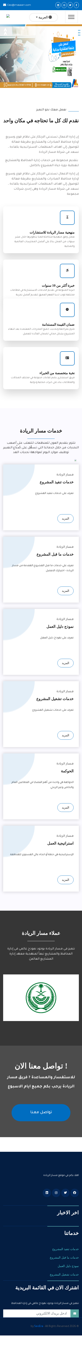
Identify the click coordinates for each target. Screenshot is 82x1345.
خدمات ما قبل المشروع (64, 1257)
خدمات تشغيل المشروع (64, 1274)
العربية (43, 17)
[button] (6, 56)
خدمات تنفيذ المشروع (65, 1249)
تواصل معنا (41, 1112)
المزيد (65, 518)
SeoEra (38, 1326)
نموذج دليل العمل (68, 1266)
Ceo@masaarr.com (19, 4)
